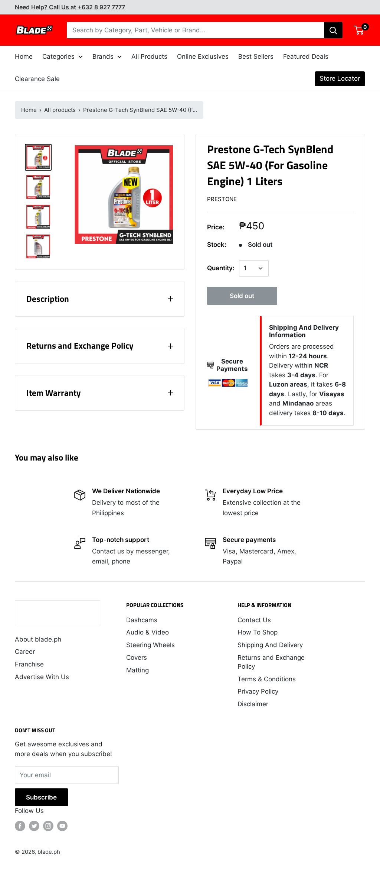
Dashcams (141, 620)
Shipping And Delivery (270, 645)
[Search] (333, 30)
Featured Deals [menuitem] (305, 56)
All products (60, 109)
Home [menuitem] (24, 56)
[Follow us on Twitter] (34, 826)
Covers (136, 657)
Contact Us (254, 620)
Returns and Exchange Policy (271, 662)
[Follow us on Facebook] (20, 826)
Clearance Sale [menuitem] (37, 79)
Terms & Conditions (267, 679)
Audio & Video (147, 632)
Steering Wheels (150, 645)
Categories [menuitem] (58, 56)
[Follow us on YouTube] (62, 826)
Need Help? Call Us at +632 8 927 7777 (70, 7)
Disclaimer (253, 704)
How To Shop (258, 632)
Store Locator (340, 78)
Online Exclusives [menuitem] (203, 56)
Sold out (242, 296)
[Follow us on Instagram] (48, 826)
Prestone (222, 199)
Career (25, 651)
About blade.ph (38, 639)
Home (29, 109)
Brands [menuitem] (103, 56)
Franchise (29, 664)
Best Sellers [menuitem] (255, 56)
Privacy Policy (258, 691)
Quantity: (221, 268)
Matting (137, 670)
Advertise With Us (42, 677)
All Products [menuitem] (149, 56)
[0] (359, 30)
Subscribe (41, 797)
